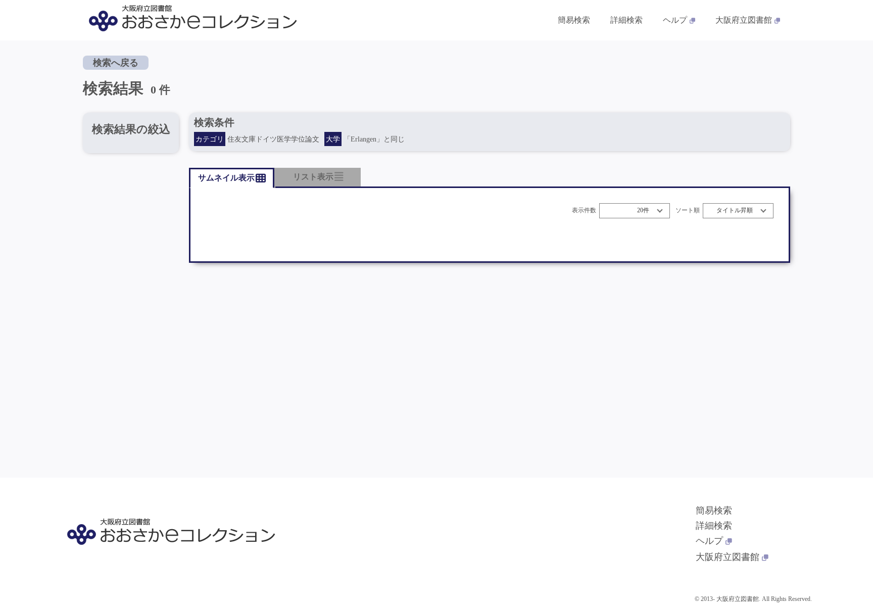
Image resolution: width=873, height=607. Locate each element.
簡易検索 (574, 20)
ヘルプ (675, 20)
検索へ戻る (115, 63)
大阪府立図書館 (743, 20)
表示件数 (584, 210)
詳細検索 (626, 20)
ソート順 (687, 210)
